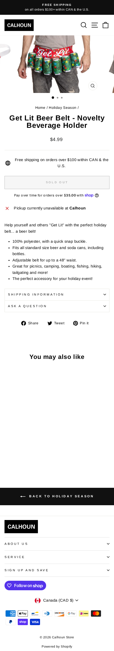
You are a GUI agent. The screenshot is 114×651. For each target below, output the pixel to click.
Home (40, 108)
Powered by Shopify (57, 646)
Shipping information (36, 294)
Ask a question (27, 306)
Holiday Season (62, 108)
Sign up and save (27, 570)
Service (15, 557)
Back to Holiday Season (61, 496)
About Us (16, 543)
